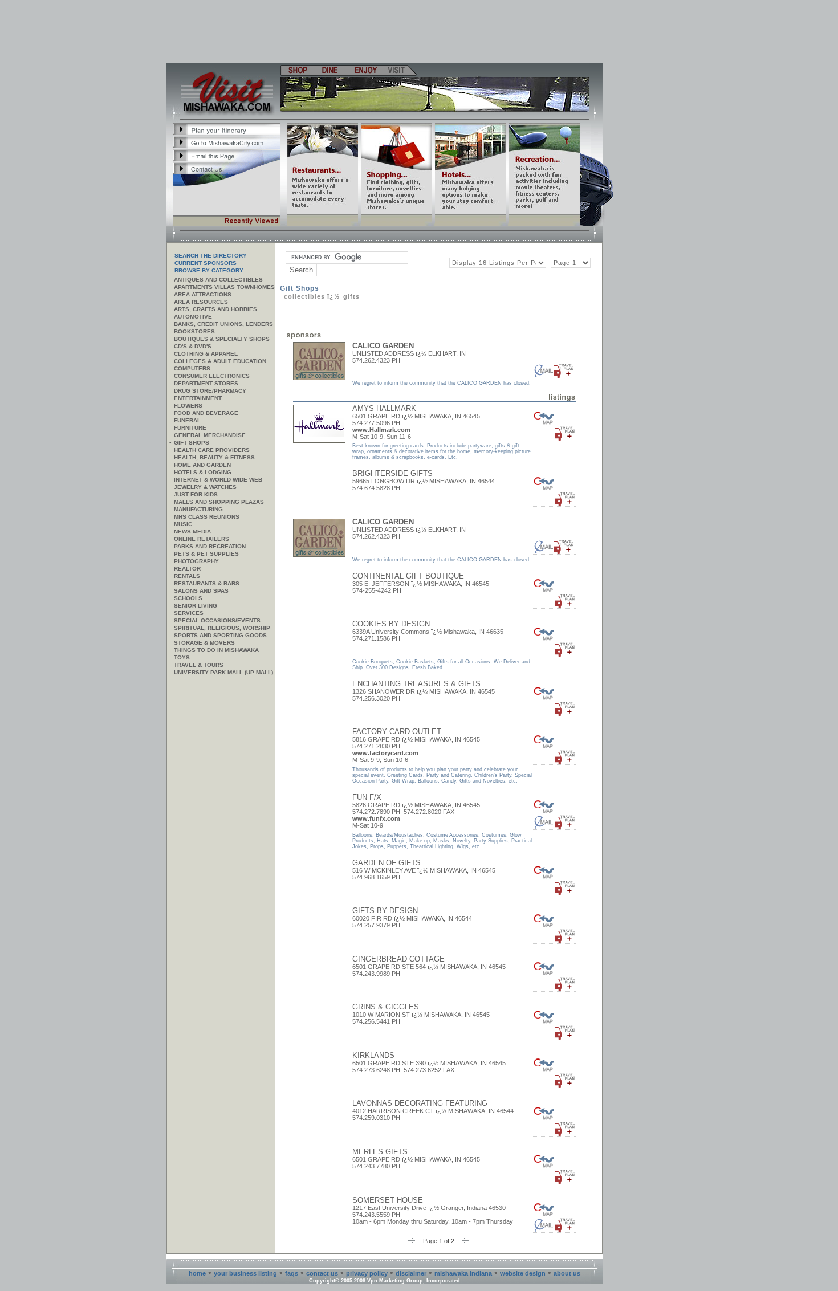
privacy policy (367, 1273)
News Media (192, 531)
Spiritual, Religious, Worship (222, 628)
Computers (192, 368)
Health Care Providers (212, 450)
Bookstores (194, 331)
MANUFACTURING (198, 509)
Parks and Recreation (210, 546)
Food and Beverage (206, 413)
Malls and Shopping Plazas (219, 502)
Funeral (187, 420)
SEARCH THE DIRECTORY (210, 256)
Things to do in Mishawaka (216, 650)
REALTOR (187, 568)
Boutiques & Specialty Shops (222, 339)
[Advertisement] (385, 31)
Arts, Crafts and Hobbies (215, 309)
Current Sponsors (205, 263)
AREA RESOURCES (201, 302)
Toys (182, 657)
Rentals (187, 576)
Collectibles (304, 296)
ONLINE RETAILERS (201, 539)
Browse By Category (208, 270)
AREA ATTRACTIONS (202, 294)
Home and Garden (202, 465)
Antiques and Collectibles (218, 279)
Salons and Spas (201, 591)
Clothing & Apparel (206, 354)
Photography (196, 561)
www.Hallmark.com (381, 429)
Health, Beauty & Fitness (214, 457)
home (197, 1273)
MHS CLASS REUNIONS (206, 517)
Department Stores (206, 383)
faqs (291, 1273)
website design (523, 1273)
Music (183, 524)
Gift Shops (191, 442)
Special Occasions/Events (217, 620)
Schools (188, 598)
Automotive (193, 316)
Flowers (188, 405)
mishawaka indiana (463, 1273)
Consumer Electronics (212, 376)
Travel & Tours (198, 665)
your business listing (245, 1273)
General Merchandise (210, 435)
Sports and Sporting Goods (220, 635)
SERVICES (189, 613)
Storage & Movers (204, 643)
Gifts (351, 296)
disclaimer (411, 1273)
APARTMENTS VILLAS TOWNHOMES (224, 287)
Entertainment (198, 398)
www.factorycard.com (385, 753)
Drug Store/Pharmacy (210, 391)
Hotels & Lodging (202, 472)
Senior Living (195, 605)
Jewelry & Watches (205, 487)
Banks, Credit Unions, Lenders (223, 324)
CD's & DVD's (192, 346)
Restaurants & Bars (206, 583)
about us (567, 1273)
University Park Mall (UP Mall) (223, 672)
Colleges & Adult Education (220, 361)
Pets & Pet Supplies (206, 554)
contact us (322, 1273)
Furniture (190, 428)
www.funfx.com (376, 818)
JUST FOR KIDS (196, 494)
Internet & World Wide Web (218, 480)
